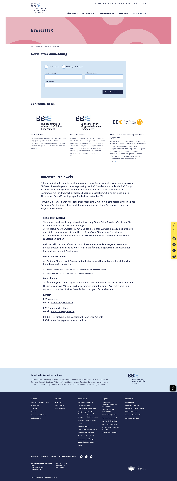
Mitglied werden (59, 405)
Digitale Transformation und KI (87, 409)
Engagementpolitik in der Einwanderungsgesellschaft (86, 413)
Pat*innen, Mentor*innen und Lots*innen (110, 428)
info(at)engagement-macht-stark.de (68, 320)
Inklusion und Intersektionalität (87, 429)
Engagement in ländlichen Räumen (88, 417)
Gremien (33, 412)
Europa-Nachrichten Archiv (133, 415)
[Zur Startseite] (39, 8)
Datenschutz (44, 456)
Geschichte (34, 409)
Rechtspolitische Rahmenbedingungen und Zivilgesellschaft (109, 404)
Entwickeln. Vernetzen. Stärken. (40, 402)
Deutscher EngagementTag (109, 415)
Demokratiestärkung (84, 405)
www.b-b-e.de (60, 468)
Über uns (72, 13)
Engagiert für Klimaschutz (109, 421)
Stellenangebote (36, 418)
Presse (128, 3)
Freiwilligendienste (83, 426)
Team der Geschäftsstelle (38, 415)
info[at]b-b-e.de (60, 466)
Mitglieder (88, 13)
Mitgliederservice (60, 409)
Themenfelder (106, 13)
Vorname (50, 73)
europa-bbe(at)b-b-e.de (62, 311)
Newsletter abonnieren (112, 92)
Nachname (91, 73)
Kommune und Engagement (86, 433)
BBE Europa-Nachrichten (74, 67)
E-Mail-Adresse (49, 81)
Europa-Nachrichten (77, 135)
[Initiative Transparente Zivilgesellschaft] (137, 468)
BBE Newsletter (54, 67)
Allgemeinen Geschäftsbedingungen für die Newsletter (68, 196)
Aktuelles (98, 3)
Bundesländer (35, 405)
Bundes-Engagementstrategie (110, 424)
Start (32, 46)
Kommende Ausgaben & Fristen (134, 409)
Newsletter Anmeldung (132, 418)
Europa (80, 423)
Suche (144, 3)
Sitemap (53, 456)
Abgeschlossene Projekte (109, 432)
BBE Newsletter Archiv (131, 412)
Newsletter (139, 13)
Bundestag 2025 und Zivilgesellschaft (108, 410)
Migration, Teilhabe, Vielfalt (86, 436)
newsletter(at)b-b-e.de (62, 302)
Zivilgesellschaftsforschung (86, 442)
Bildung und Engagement (85, 402)
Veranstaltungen (108, 3)
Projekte (124, 13)
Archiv (80, 445)
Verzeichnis (58, 402)
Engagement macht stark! (109, 418)
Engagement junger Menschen (87, 420)
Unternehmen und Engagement (87, 439)
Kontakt (135, 3)
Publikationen (119, 3)
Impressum (34, 456)
